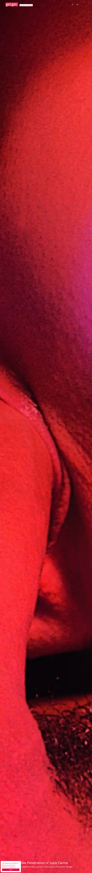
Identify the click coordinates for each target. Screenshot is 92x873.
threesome (60, 867)
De (89, 2)
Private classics (49, 867)
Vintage (69, 867)
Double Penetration (27, 867)
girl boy (39, 867)
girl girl (11, 4)
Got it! (10, 869)
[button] (72, 4)
